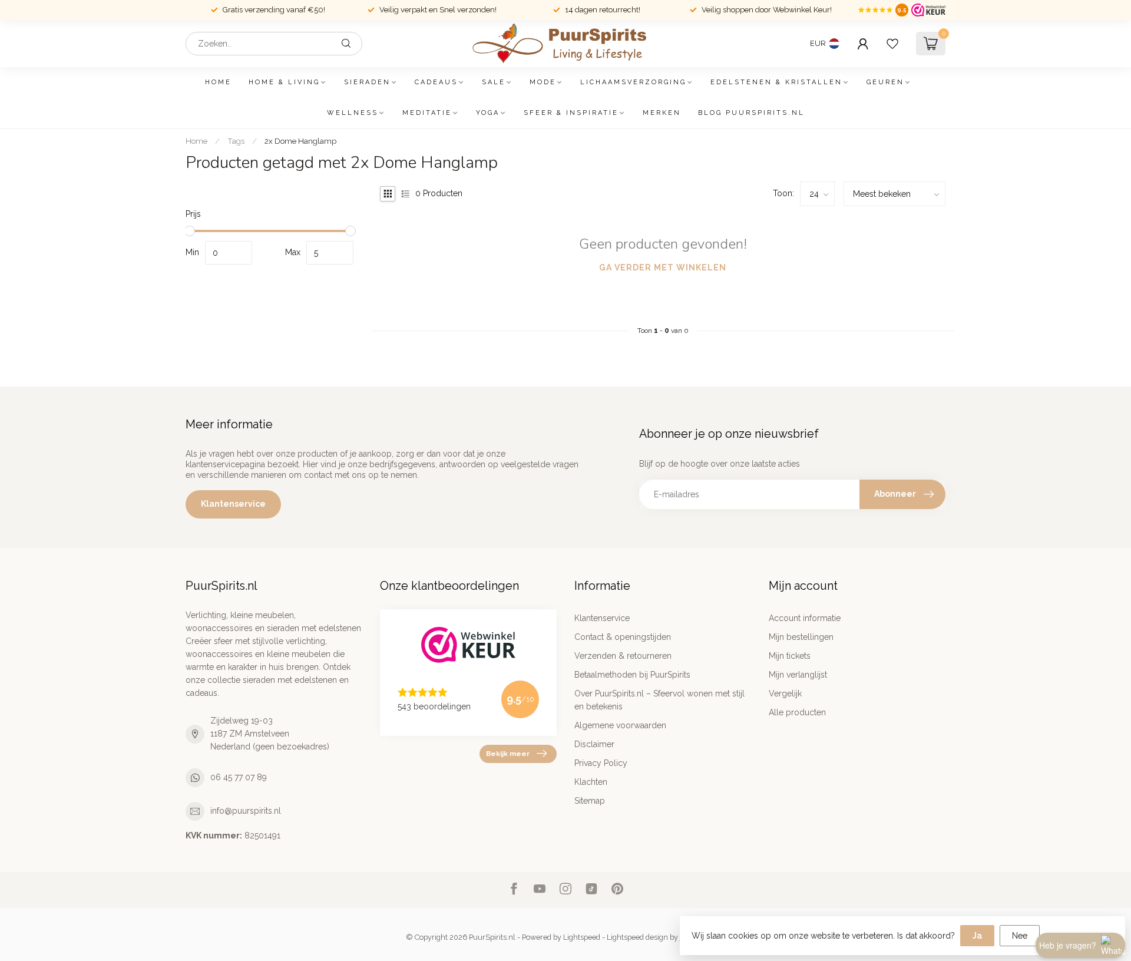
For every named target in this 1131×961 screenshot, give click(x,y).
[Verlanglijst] (892, 43)
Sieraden (367, 82)
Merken (662, 113)
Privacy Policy (600, 763)
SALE (493, 82)
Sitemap (589, 800)
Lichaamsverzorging (633, 82)
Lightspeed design (637, 937)
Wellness (352, 113)
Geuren (885, 82)
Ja (977, 935)
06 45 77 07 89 (238, 777)
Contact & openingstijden (622, 637)
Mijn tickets (790, 656)
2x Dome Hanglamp (300, 141)
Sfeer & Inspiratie (571, 113)
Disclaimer (594, 744)
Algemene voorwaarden (620, 725)
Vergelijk (785, 693)
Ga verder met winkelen (662, 267)
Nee (1019, 935)
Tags (235, 141)
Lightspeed (581, 937)
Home (218, 82)
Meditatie (427, 113)
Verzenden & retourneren (623, 656)
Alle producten (797, 712)
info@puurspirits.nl (245, 810)
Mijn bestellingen (801, 637)
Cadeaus (436, 82)
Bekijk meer (508, 753)
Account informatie (805, 618)
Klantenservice (233, 503)
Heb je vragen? (1067, 945)
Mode (543, 82)
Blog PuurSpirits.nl (751, 113)
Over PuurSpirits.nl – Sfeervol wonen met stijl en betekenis (659, 700)
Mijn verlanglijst (798, 674)
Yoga (488, 113)
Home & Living (284, 82)
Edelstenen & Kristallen (776, 82)
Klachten (590, 782)
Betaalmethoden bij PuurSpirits (632, 674)
